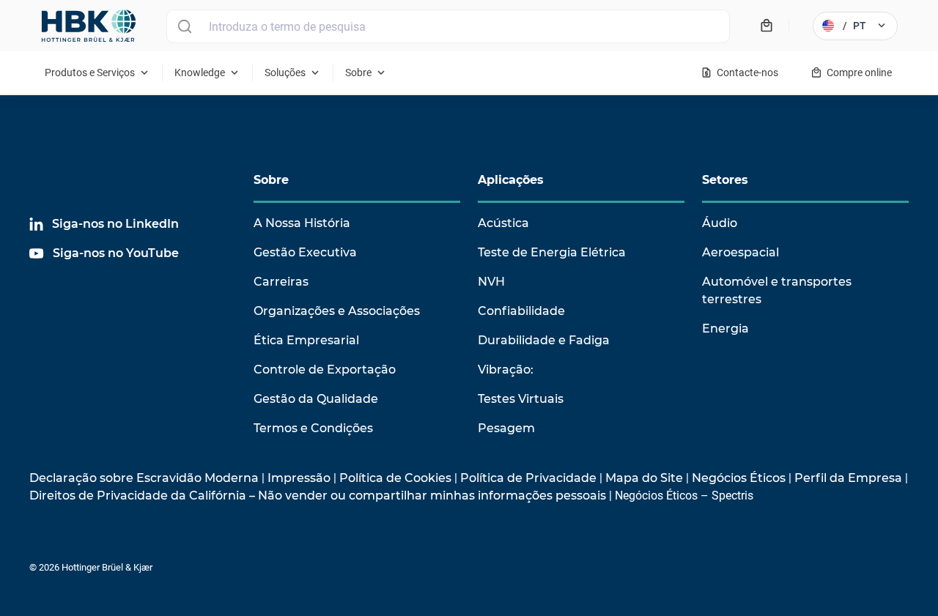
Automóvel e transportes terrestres (777, 290)
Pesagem (506, 428)
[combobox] (448, 26)
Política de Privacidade (528, 478)
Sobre (271, 180)
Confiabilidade (521, 311)
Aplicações (511, 180)
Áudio (719, 223)
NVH (491, 282)
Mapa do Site (644, 478)
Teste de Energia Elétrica (552, 252)
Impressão (298, 478)
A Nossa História (302, 223)
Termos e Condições (313, 428)
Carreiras (281, 282)
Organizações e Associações (337, 311)
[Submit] (184, 26)
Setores (725, 180)
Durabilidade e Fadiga (544, 340)
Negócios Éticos (739, 478)
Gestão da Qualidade (316, 399)
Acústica (503, 223)
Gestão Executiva (305, 252)
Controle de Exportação (325, 369)
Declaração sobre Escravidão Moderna (144, 478)
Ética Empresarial (306, 340)
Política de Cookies (395, 478)
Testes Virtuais (521, 399)
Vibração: (505, 369)
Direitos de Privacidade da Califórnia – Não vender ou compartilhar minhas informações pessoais (317, 495)
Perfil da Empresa (848, 478)
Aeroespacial (740, 252)
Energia (725, 328)
